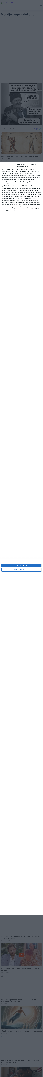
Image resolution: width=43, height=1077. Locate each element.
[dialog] (21, 538)
